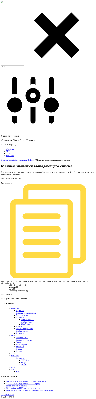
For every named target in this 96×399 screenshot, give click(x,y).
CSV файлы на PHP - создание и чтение (23, 388)
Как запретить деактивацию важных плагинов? (26, 381)
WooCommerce (27, 324)
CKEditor (25, 360)
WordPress (8, 140)
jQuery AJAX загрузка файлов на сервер (23, 383)
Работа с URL (22, 338)
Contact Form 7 (27, 322)
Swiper (24, 362)
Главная (4, 160)
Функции (20, 333)
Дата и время (21, 344)
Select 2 (31, 160)
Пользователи (22, 315)
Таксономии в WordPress (16, 386)
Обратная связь (7, 394)
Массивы (20, 347)
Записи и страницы (24, 329)
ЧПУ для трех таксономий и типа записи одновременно (30, 390)
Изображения (22, 331)
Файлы (19, 351)
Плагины (23, 160)
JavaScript (32, 140)
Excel (13, 369)
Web (13, 367)
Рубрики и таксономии (26, 313)
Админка (20, 311)
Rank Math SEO (27, 320)
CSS (23, 140)
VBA (18, 371)
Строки (19, 349)
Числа (18, 342)
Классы (19, 326)
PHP (17, 140)
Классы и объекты (24, 340)
